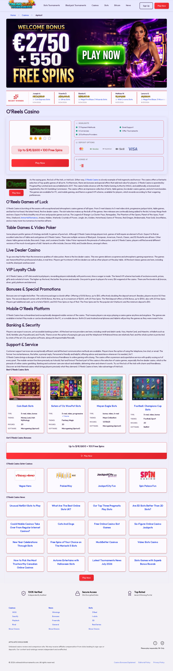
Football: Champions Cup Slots (147, 407)
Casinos (95, 5)
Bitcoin (117, 5)
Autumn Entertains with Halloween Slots (66, 562)
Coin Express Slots (35, 99)
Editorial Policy (144, 662)
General (55, 624)
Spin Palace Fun (147, 485)
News (128, 5)
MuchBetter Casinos (107, 542)
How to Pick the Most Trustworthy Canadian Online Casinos (25, 564)
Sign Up (146, 5)
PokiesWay (66, 485)
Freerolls (56, 620)
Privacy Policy (158, 662)
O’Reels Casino (91, 179)
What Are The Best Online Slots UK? (66, 507)
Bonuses (55, 616)
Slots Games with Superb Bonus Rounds (147, 562)
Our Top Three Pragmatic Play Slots (107, 507)
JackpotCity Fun (107, 485)
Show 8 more (54, 629)
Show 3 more (94, 629)
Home (13, 15)
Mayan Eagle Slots (107, 405)
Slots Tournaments (51, 5)
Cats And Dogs (66, 523)
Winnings (56, 612)
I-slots (94, 616)
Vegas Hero (25, 485)
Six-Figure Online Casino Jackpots (147, 525)
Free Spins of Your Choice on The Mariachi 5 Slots (66, 544)
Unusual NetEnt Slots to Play (25, 505)
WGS (14, 612)
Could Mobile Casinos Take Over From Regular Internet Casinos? (25, 527)
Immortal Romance (29, 217)
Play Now (162, 5)
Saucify (15, 616)
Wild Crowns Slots (117, 99)
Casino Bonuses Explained (124, 662)
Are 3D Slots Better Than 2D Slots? (148, 507)
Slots (106, 5)
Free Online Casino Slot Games (107, 525)
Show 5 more (14, 629)
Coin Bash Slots (25, 405)
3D (93, 620)
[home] (21, 9)
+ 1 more (65, 416)
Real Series (96, 624)
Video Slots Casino (148, 542)
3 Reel (94, 612)
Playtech (15, 620)
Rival (14, 624)
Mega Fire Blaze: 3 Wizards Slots (86, 99)
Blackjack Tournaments (75, 5)
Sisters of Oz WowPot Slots (66, 405)
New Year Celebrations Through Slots (25, 544)
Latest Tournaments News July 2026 (107, 562)
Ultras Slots (57, 99)
